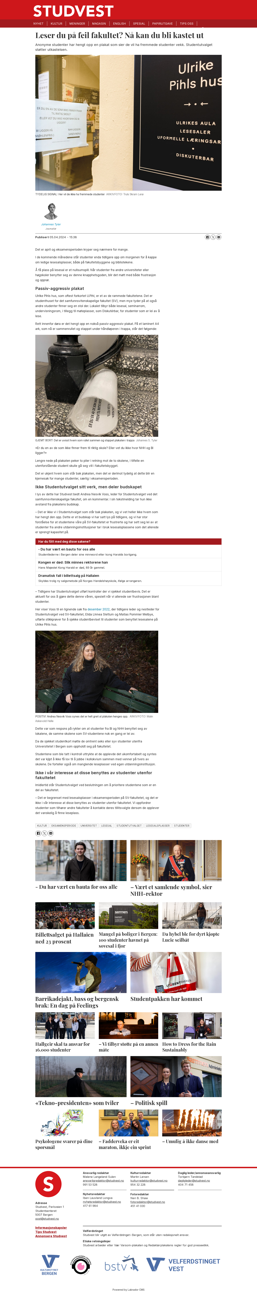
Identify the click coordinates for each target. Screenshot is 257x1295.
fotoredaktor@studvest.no (147, 1202)
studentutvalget (129, 825)
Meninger (77, 23)
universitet (89, 825)
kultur (42, 825)
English (119, 23)
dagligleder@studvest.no (194, 1180)
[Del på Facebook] (207, 237)
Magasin (99, 23)
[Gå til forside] (73, 11)
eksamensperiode (64, 825)
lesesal (106, 825)
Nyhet (38, 23)
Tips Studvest (45, 1232)
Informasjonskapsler (51, 1228)
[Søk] (203, 28)
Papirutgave (162, 23)
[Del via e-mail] (218, 237)
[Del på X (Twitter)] (213, 237)
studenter (181, 825)
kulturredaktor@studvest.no (148, 1180)
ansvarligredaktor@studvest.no (103, 1180)
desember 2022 (99, 609)
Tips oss (186, 23)
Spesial (139, 23)
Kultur (56, 23)
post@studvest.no (47, 1218)
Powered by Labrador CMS (129, 1289)
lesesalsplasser (158, 825)
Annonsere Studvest (51, 1236)
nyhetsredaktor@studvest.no (102, 1201)
